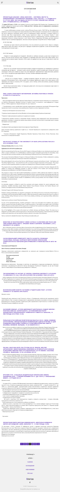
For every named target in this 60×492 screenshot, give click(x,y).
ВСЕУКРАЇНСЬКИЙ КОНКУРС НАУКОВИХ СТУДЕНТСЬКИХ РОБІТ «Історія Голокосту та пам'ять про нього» (27, 290)
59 (35, 444)
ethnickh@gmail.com (46, 408)
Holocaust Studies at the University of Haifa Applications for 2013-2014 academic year (29, 142)
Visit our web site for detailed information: (12, 215)
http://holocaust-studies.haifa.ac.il (30, 215)
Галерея (30, 462)
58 (32, 444)
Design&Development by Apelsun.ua (30, 489)
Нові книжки (30, 469)
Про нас (30, 473)
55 (25, 444)
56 (27, 444)
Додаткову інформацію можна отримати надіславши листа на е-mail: (21, 408)
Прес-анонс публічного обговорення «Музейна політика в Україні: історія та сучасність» (28, 94)
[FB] (30, 482)
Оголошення (30, 465)
